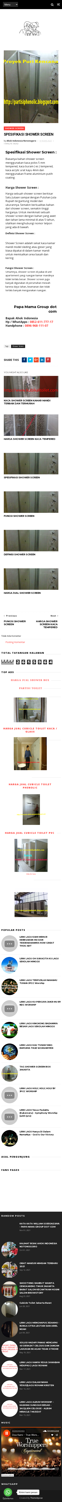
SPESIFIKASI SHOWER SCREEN (22, 477)
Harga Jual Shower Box (30, 680)
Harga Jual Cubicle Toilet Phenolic (30, 786)
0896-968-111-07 (36, 326)
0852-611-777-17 (41, 322)
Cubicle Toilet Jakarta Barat (36, 1302)
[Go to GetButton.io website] (8, 1499)
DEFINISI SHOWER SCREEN (19, 554)
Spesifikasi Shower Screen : (31, 152)
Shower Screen (14, 128)
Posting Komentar (15, 642)
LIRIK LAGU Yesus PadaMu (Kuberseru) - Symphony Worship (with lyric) (39, 1113)
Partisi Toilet (30, 688)
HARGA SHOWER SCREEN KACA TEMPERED (29, 439)
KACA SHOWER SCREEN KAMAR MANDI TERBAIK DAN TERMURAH (27, 402)
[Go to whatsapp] (8, 1492)
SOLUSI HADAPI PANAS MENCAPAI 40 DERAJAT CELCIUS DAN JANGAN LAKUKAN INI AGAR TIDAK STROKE (39, 1345)
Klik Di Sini (31, 874)
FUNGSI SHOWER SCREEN (19, 515)
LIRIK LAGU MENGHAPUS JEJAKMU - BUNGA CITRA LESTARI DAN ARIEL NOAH (39, 1325)
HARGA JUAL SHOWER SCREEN (22, 592)
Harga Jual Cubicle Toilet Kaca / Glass (30, 730)
